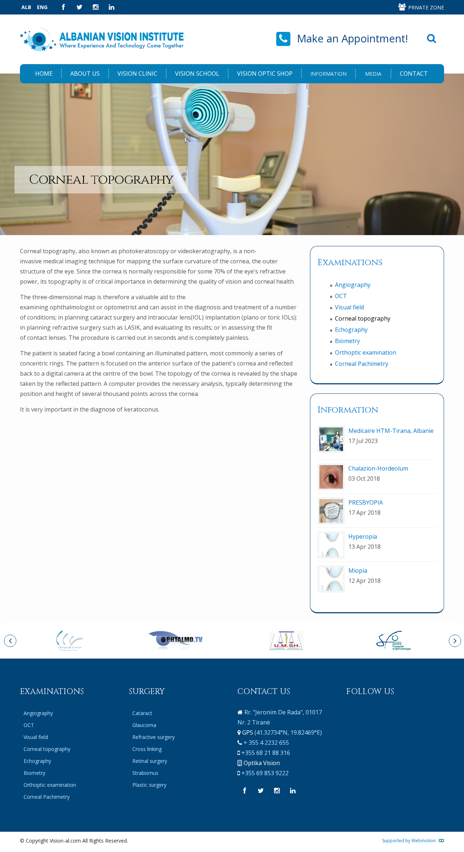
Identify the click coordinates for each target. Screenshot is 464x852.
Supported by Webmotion (409, 841)
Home (44, 74)
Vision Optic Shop (265, 74)
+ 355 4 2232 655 (266, 743)
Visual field (349, 307)
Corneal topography (362, 318)
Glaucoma (144, 725)
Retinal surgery (149, 760)
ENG (42, 7)
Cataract (142, 713)
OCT (341, 296)
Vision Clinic (137, 74)
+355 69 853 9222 (265, 773)
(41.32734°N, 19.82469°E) (288, 732)
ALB (26, 7)
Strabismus (145, 772)
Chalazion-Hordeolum (378, 468)
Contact (414, 74)
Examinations (350, 262)
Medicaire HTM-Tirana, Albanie (391, 431)
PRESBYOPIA (365, 502)
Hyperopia (362, 536)
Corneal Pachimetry (361, 364)
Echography (351, 330)
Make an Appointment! (352, 38)
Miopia (357, 571)
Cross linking (147, 749)
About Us (85, 74)
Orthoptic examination (365, 352)
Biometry (347, 341)
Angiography (352, 285)
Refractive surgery (153, 737)
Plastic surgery (149, 784)
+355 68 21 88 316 (265, 753)
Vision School (197, 74)
